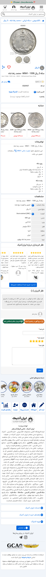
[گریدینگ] (15, 546)
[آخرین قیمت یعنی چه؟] (35, 92)
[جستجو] (3, 14)
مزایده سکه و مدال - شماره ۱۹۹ (23, 2)
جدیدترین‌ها (24, 410)
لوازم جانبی (22, 498)
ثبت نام (41, 410)
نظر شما (41, 345)
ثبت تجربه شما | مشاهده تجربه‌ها (22, 285)
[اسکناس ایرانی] (27, 387)
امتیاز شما (41, 338)
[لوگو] (28, 7)
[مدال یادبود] (14, 387)
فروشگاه (33, 410)
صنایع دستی (38, 462)
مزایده (15, 410)
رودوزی (20, 484)
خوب (33, 341)
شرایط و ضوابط (26, 557)
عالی (30, 341)
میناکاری (35, 484)
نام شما (42, 329)
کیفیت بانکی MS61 (23, 151)
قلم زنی (10, 481)
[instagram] (25, 537)
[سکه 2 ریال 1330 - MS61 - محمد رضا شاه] (23, 41)
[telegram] (20, 537)
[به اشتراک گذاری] (3, 67)
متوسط (36, 341)
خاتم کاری (28, 484)
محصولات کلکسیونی (9, 448)
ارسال (39, 370)
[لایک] (9, 67)
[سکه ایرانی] (39, 387)
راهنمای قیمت (6, 410)
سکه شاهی (22, 495)
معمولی (39, 341)
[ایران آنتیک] (43, 20)
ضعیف (42, 341)
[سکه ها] (31, 546)
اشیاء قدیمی (12, 456)
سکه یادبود (5, 492)
